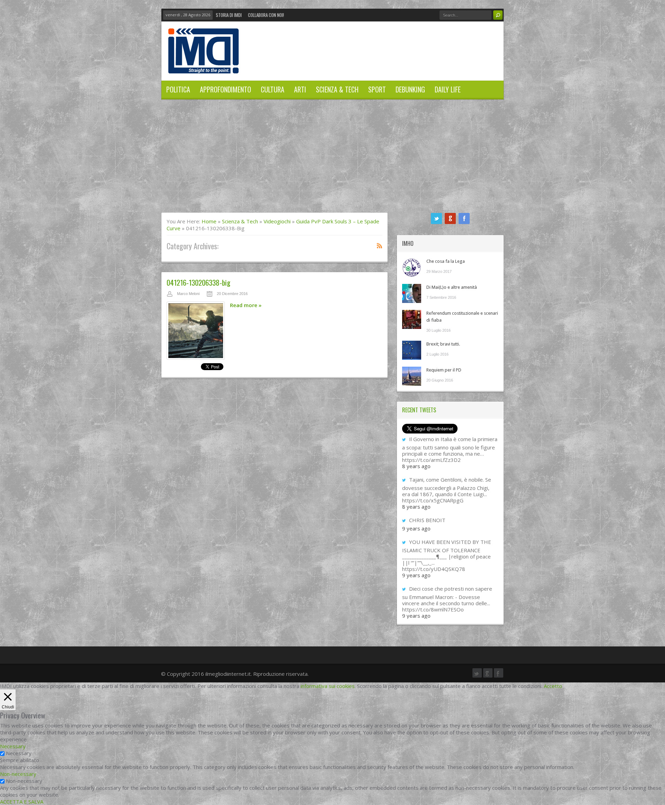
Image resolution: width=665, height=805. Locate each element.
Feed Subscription (379, 245)
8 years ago (416, 466)
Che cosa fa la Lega (445, 261)
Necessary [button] (13, 746)
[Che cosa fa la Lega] (411, 267)
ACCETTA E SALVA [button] (21, 801)
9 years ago (416, 528)
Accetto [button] (553, 685)
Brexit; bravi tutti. (443, 344)
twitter (436, 218)
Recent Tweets (419, 410)
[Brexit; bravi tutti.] (411, 350)
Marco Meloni (188, 294)
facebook (464, 218)
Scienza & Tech (337, 89)
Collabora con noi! (266, 14)
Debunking (410, 89)
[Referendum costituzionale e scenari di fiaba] (411, 319)
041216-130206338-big (198, 282)
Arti (300, 89)
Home (209, 221)
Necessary (19, 753)
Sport (377, 89)
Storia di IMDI (229, 14)
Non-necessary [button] (18, 773)
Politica (178, 89)
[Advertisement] (332, 160)
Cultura (272, 89)
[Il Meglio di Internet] (203, 66)
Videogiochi (277, 221)
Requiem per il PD (443, 370)
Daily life (448, 89)
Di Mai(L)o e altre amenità (451, 287)
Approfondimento (225, 89)
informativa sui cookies (328, 685)
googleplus (450, 218)
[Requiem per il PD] (411, 376)
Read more (245, 305)
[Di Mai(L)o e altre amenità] (411, 293)
